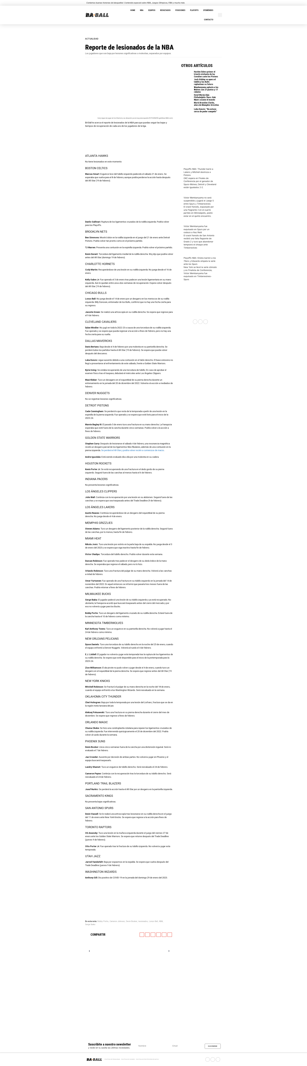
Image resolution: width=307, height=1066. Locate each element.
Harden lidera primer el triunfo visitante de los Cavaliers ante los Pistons (206, 74)
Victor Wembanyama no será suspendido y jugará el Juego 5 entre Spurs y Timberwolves (199, 200)
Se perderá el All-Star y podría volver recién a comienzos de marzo (132, 450)
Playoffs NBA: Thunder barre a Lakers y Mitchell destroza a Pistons (198, 172)
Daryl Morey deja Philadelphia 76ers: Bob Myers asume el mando (205, 97)
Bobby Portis (102, 921)
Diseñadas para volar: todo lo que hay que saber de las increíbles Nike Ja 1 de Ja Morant (115, 951)
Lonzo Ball (153, 921)
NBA (141, 10)
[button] (220, 15)
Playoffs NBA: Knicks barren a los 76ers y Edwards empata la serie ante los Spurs (200, 261)
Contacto (208, 19)
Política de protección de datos (147, 1059)
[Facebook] (211, 3)
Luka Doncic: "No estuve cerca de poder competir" (205, 110)
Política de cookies (128, 1059)
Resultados (165, 10)
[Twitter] (216, 3)
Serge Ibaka (90, 924)
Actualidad (91, 38)
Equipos (151, 10)
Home (132, 10)
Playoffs (194, 10)
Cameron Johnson (117, 921)
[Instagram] (220, 3)
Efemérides (208, 10)
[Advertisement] (129, 142)
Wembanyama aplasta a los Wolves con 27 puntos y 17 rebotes (206, 89)
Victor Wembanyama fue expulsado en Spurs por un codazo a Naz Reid (196, 229)
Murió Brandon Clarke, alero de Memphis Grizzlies (206, 103)
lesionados (143, 921)
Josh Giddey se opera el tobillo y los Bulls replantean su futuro (205, 81)
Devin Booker (131, 921)
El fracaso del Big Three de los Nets (157, 951)
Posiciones (180, 10)
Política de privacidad (112, 1059)
